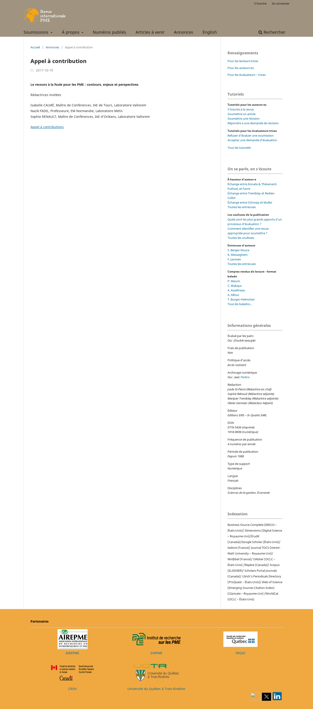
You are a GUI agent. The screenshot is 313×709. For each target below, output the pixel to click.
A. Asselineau (236, 290)
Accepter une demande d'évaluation (252, 140)
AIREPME (72, 653)
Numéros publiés (109, 32)
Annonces (183, 32)
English (210, 32)
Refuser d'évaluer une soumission (251, 135)
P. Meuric (234, 281)
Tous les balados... (240, 304)
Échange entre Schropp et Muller (250, 202)
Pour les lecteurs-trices (243, 61)
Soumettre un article (241, 114)
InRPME (156, 653)
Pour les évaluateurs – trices (247, 75)
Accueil (35, 47)
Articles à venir (150, 32)
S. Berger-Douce (238, 250)
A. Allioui (233, 295)
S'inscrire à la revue (241, 109)
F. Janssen (234, 259)
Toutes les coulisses (241, 238)
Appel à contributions (47, 127)
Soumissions (36, 32)
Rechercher (273, 32)
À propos (71, 32)
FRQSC (241, 653)
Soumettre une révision (244, 118)
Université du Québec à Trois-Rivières (156, 689)
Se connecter (280, 3)
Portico (245, 377)
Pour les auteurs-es (241, 68)
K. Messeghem (237, 255)
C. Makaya (235, 286)
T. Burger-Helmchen (241, 299)
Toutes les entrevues (242, 207)
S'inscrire (260, 3)
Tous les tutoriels (239, 148)
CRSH (72, 689)
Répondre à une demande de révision (253, 123)
